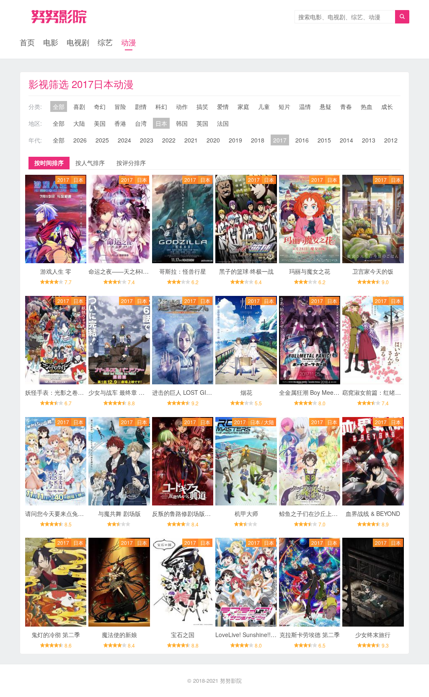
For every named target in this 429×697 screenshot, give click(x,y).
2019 (235, 140)
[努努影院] (59, 16)
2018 (257, 140)
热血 (366, 106)
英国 (202, 123)
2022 (169, 140)
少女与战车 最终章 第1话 (121, 392)
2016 (302, 140)
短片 (284, 106)
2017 (280, 140)
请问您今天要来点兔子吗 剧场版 (67, 513)
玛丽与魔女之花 (309, 271)
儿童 (264, 106)
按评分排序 (131, 162)
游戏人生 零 (55, 271)
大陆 (79, 123)
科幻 (161, 106)
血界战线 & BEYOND (373, 513)
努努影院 (231, 680)
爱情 (223, 106)
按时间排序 (49, 162)
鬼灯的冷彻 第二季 (55, 634)
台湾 (141, 123)
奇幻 (100, 106)
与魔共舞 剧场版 (119, 513)
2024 (124, 140)
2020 (213, 140)
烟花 (246, 392)
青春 (346, 106)
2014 (346, 140)
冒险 (120, 106)
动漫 (128, 41)
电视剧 (78, 41)
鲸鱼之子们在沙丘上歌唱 (311, 513)
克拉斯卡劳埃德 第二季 (309, 634)
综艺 (105, 41)
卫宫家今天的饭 (372, 271)
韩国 (182, 123)
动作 (182, 106)
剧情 (141, 106)
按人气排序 (90, 162)
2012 (391, 140)
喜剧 (79, 106)
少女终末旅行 (372, 634)
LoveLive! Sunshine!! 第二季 (252, 634)
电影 (50, 41)
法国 (223, 123)
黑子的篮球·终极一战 (246, 271)
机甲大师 (246, 513)
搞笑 (202, 106)
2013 (368, 140)
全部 (59, 106)
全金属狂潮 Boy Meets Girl (314, 392)
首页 (27, 41)
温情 (305, 106)
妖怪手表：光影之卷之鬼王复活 (66, 392)
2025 (102, 140)
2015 (324, 140)
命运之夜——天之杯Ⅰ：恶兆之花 (130, 271)
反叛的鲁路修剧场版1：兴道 (189, 513)
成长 (387, 106)
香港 (120, 123)
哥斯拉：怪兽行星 (182, 271)
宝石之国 (182, 634)
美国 (100, 123)
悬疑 (325, 106)
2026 (80, 140)
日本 (161, 123)
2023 (146, 140)
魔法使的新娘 (119, 634)
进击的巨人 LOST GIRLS (184, 392)
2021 (191, 140)
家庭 (243, 106)
